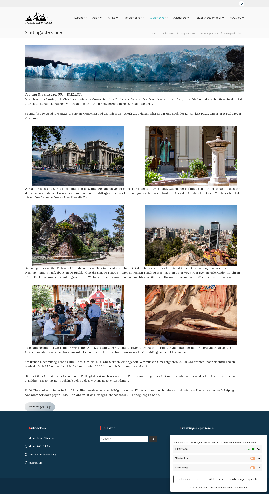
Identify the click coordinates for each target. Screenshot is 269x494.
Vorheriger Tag (40, 407)
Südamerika (157, 17)
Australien (179, 17)
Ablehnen (216, 479)
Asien (95, 17)
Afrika (111, 17)
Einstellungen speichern (245, 479)
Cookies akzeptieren (189, 479)
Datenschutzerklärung (221, 487)
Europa (78, 17)
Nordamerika (132, 17)
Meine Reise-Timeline (42, 438)
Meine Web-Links (39, 446)
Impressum (241, 487)
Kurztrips (235, 17)
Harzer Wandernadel (208, 17)
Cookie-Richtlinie (199, 487)
